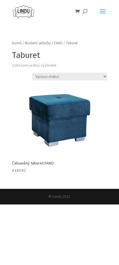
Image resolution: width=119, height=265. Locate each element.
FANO (58, 43)
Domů (17, 43)
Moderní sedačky (38, 43)
